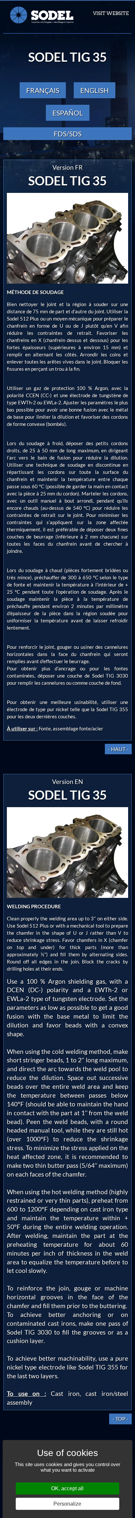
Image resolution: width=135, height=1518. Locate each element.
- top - (120, 1419)
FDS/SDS (68, 134)
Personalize (67, 1504)
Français (42, 90)
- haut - (118, 749)
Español (67, 113)
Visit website (111, 13)
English (94, 90)
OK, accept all (67, 1488)
